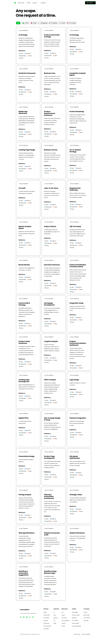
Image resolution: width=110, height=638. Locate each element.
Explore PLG (74, 617)
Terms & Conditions (85, 634)
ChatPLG (63, 623)
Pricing (28, 3)
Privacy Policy (77, 634)
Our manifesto (87, 617)
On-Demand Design (76, 626)
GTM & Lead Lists (47, 626)
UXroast (63, 626)
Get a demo (64, 617)
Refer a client (87, 615)
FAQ (62, 612)
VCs (54, 620)
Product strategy (75, 615)
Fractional (46, 620)
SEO (45, 623)
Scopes (63, 615)
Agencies (56, 617)
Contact (85, 612)
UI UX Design (46, 617)
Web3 (55, 623)
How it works (21, 3)
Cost (63, 620)
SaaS (55, 615)
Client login (86, 620)
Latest (73, 612)
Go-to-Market (75, 620)
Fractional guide (75, 623)
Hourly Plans (46, 628)
